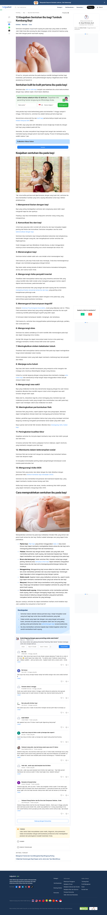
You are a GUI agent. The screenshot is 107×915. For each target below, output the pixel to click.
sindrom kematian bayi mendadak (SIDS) (40, 474)
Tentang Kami (85, 881)
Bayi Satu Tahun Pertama (33, 12)
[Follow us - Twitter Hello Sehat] (26, 887)
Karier (83, 886)
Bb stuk (24, 651)
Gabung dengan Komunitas (42, 821)
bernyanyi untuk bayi (42, 561)
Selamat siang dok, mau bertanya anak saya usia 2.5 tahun (40, 747)
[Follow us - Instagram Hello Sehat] (20, 887)
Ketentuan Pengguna (69, 881)
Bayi (24, 12)
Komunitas (56, 892)
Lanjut (19, 662)
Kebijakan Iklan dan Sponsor (71, 889)
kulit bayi (40, 118)
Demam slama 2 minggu (29, 686)
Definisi (18, 24)
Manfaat (24, 24)
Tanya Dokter (64, 646)
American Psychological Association (33, 308)
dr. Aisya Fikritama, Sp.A (86, 23)
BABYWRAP (25, 718)
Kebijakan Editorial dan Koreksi (72, 886)
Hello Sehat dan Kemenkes (71, 894)
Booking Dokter (58, 888)
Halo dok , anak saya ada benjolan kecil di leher (36, 765)
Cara (30, 24)
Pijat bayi (32, 544)
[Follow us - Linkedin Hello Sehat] (23, 887)
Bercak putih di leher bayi (29, 703)
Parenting (18, 12)
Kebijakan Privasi (68, 884)
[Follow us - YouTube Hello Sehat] (29, 887)
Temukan (43, 147)
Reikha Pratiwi (83, 27)
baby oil (55, 544)
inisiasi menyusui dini (22, 120)
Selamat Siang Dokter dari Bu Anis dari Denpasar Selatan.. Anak (41, 800)
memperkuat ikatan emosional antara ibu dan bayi (32, 290)
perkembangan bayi (48, 624)
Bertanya (24, 670)
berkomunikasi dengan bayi (25, 232)
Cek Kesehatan (58, 883)
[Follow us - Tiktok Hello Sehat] (32, 887)
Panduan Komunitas (69, 892)
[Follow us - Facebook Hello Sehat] (16, 887)
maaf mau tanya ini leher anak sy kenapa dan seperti (38, 732)
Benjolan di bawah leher (29, 782)
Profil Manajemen (86, 884)
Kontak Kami (85, 889)
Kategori (56, 878)
